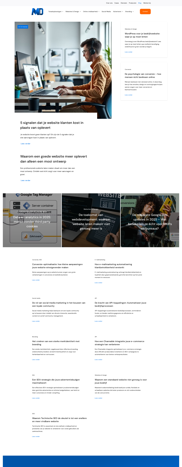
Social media (36, 298)
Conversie (128, 69)
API (96, 298)
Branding (35, 337)
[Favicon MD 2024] (37, 9)
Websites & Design (131, 29)
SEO (40, 260)
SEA (33, 375)
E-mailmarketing (100, 260)
